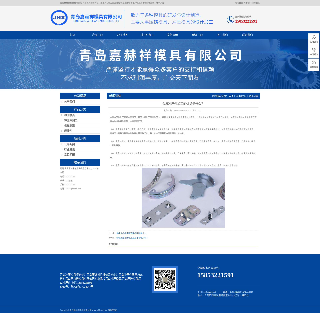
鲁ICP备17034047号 (82, 286)
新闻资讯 (241, 96)
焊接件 (68, 130)
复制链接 (112, 310)
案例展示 (172, 34)
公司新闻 (69, 144)
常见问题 (69, 154)
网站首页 (239, 3)
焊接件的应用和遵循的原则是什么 (131, 233)
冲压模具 (122, 34)
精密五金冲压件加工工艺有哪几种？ (132, 238)
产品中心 (97, 34)
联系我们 (256, 3)
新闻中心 (197, 34)
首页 (72, 34)
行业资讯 (69, 149)
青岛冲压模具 (100, 3)
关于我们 (248, 3)
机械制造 (69, 125)
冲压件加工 (147, 34)
